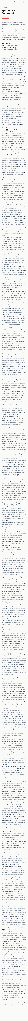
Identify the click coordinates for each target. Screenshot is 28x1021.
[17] (14, 405)
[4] (7, 130)
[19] (15, 441)
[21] (18, 474)
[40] (12, 980)
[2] (9, 89)
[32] (8, 716)
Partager (6, 17)
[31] (25, 695)
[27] (7, 618)
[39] (14, 968)
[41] (7, 999)
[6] (11, 155)
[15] (23, 343)
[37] (9, 943)
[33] (24, 718)
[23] (7, 520)
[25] (9, 545)
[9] (23, 181)
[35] (3, 930)
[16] (9, 389)
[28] (3, 639)
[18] (6, 435)
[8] (25, 172)
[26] (17, 574)
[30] (12, 674)
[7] (14, 164)
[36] (18, 935)
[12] (11, 289)
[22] (19, 503)
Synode (5, 7)
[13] (22, 310)
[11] (15, 208)
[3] (20, 124)
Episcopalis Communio (16, 39)
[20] (8, 460)
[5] (9, 139)
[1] (24, 64)
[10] (3, 199)
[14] (3, 322)
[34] (20, 768)
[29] (12, 666)
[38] (15, 947)
